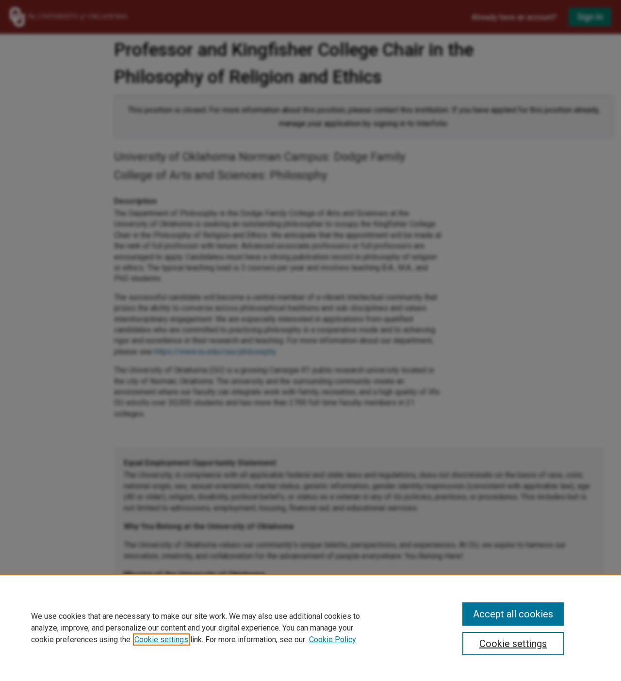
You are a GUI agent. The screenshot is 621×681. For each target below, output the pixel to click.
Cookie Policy (332, 639)
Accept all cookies (513, 614)
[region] (310, 627)
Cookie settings (161, 639)
